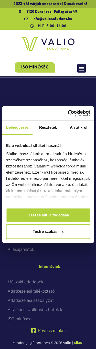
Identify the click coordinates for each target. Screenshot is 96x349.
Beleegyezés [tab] (17, 127)
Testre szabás (45, 231)
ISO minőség (20, 318)
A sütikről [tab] (78, 127)
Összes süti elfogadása (48, 215)
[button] (81, 68)
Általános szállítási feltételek (35, 309)
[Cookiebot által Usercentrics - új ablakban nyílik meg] (68, 113)
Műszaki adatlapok (25, 281)
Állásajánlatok (21, 249)
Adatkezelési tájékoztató (31, 291)
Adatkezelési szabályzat (31, 300)
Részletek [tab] (48, 127)
